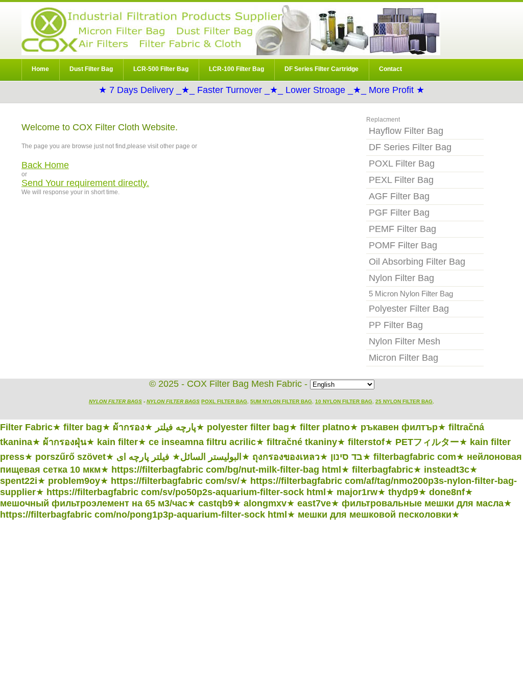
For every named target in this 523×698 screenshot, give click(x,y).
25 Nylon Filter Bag (404, 401)
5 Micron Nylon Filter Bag (411, 293)
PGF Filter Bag (399, 212)
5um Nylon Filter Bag (281, 401)
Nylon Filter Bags (115, 401)
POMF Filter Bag (403, 245)
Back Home (45, 165)
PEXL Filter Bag (401, 180)
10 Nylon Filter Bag (343, 401)
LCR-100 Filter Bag (236, 69)
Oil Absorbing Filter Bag (417, 262)
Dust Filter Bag (91, 69)
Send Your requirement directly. (85, 183)
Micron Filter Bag (403, 358)
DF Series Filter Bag (410, 147)
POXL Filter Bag (402, 163)
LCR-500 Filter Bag (160, 69)
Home (40, 69)
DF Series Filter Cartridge (321, 69)
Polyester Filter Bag (409, 309)
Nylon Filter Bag (230, 30)
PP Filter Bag (396, 325)
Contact (390, 69)
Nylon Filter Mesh (404, 341)
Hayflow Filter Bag (406, 131)
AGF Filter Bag (399, 196)
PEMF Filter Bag (402, 229)
